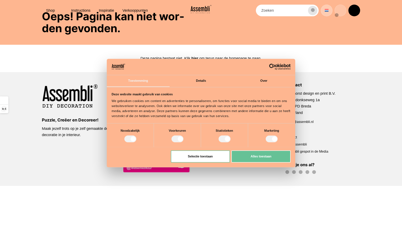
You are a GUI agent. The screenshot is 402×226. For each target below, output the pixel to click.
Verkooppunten (135, 10)
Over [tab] (263, 80)
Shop (50, 10)
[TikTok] (308, 173)
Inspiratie (106, 10)
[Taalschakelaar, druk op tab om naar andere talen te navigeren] (326, 10)
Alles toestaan (261, 156)
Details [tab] (201, 80)
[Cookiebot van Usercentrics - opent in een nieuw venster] (272, 67)
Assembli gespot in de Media (306, 151)
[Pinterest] (302, 173)
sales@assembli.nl (299, 122)
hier (194, 58)
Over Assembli (296, 144)
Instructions (80, 10)
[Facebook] (288, 173)
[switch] (177, 138)
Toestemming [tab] (138, 80)
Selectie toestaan (200, 156)
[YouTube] (315, 173)
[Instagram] (295, 173)
